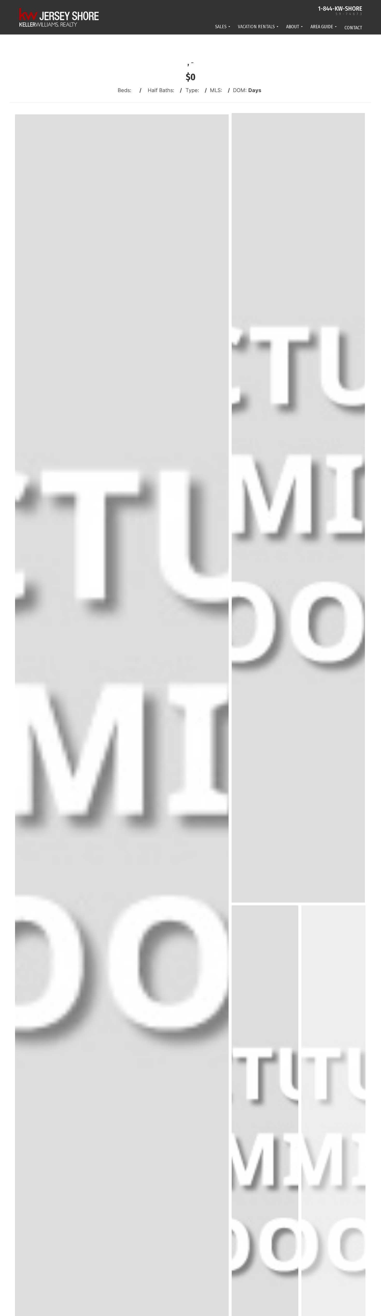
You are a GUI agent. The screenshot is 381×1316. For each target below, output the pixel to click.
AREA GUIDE (322, 27)
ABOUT (292, 27)
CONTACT (353, 28)
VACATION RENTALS (256, 27)
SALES (221, 27)
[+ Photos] (335, 1168)
